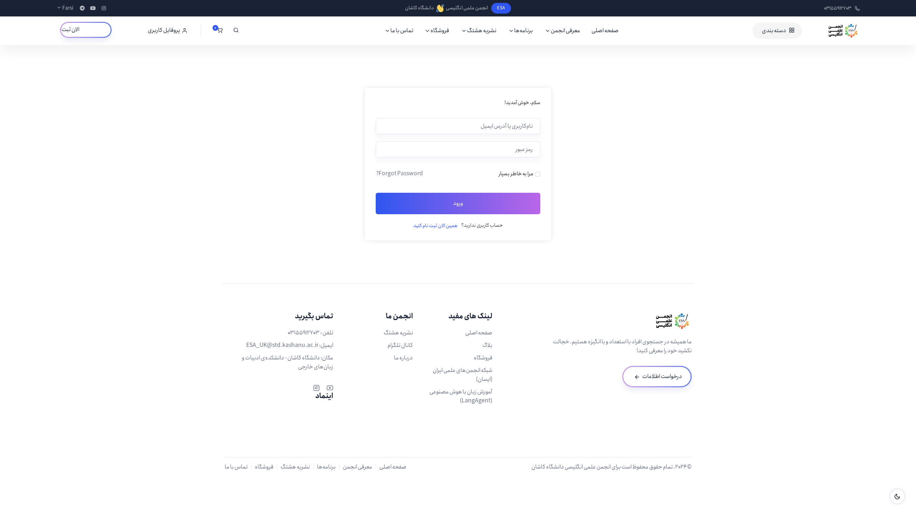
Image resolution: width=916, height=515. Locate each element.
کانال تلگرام (400, 345)
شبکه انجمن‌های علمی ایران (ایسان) (462, 375)
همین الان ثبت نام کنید (435, 226)
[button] (168, 30)
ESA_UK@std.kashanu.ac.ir (282, 345)
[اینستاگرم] (316, 387)
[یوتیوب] (330, 387)
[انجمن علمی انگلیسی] (832, 31)
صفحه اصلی (605, 30)
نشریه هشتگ (481, 30)
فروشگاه (439, 30)
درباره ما (403, 357)
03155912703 (837, 8)
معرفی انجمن (565, 30)
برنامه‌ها (523, 30)
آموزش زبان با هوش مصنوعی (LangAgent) (460, 396)
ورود (458, 203)
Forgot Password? (399, 174)
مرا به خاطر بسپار (516, 174)
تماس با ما (401, 30)
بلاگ (487, 345)
